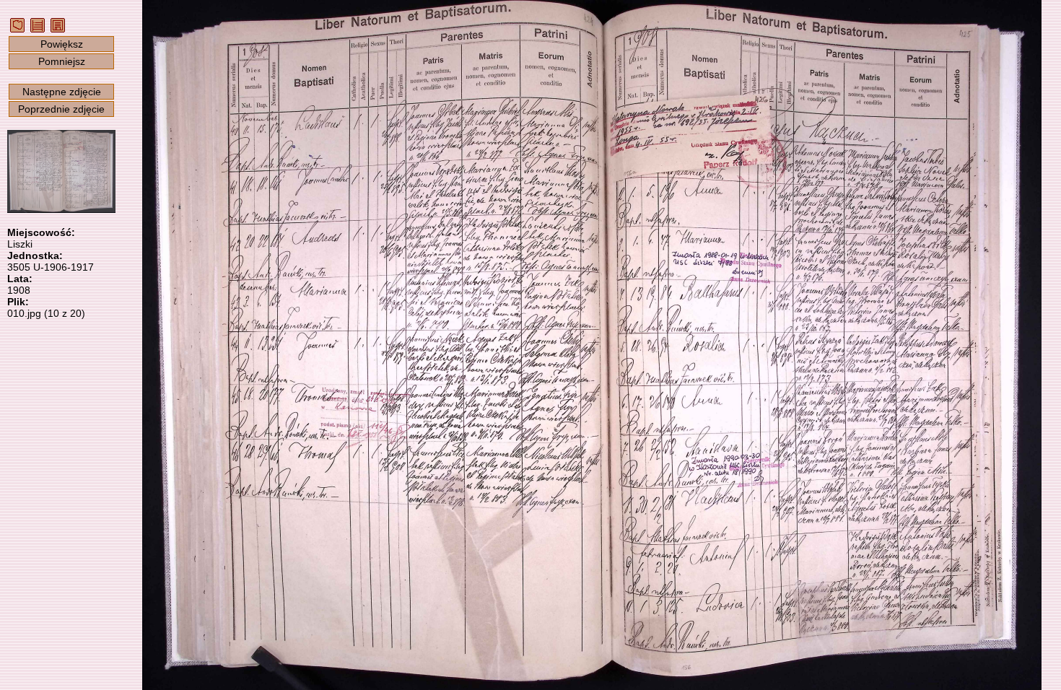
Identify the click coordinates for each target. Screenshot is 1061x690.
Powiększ (61, 44)
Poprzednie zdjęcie (61, 109)
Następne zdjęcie (61, 91)
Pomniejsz (61, 61)
